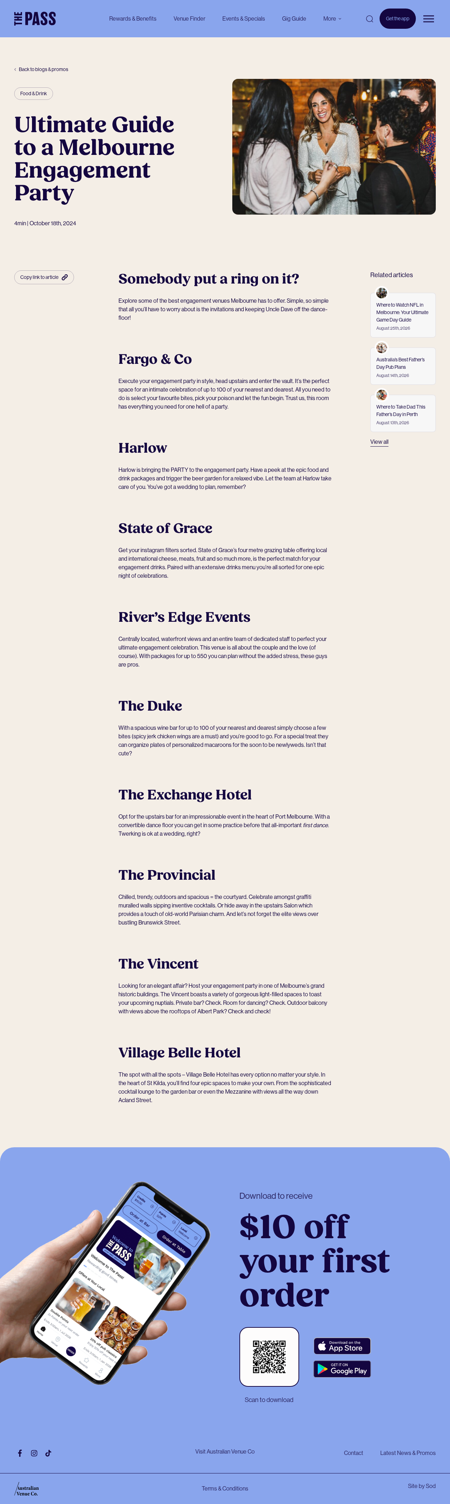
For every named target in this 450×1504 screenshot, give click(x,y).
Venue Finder (189, 18)
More (329, 18)
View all (379, 441)
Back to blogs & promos (43, 69)
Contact (353, 1453)
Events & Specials (243, 18)
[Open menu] (429, 19)
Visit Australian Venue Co (225, 1451)
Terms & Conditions (225, 1488)
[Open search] (369, 19)
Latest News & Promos (408, 1453)
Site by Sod (422, 1486)
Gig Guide (294, 18)
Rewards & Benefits (133, 18)
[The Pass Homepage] (35, 19)
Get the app (397, 22)
